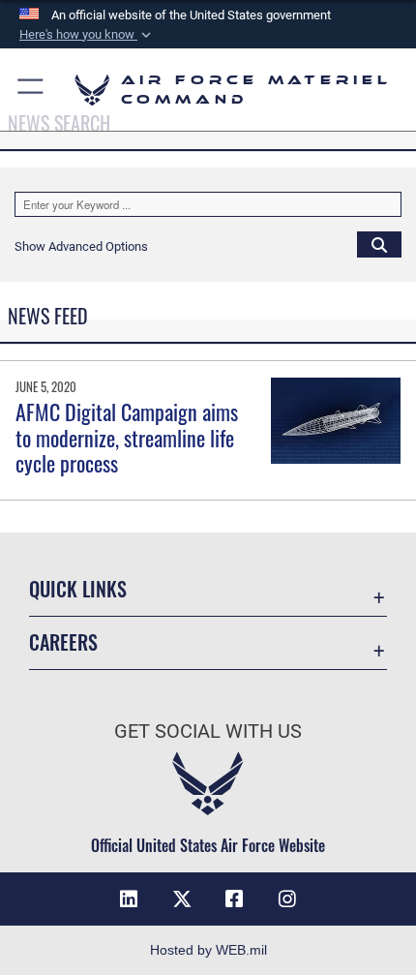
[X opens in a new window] (181, 899)
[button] (87, 35)
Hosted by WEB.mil (208, 950)
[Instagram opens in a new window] (287, 899)
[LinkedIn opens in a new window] (128, 899)
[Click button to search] (379, 244)
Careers (63, 642)
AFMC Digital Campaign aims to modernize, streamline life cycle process (126, 437)
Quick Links (78, 589)
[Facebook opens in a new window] (234, 899)
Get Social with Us (208, 731)
